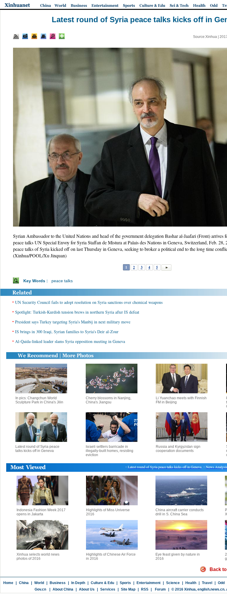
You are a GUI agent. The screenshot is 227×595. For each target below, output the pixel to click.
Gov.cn (40, 589)
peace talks (62, 280)
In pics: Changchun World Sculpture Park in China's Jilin (39, 400)
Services (107, 589)
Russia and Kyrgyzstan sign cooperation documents (178, 449)
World (39, 583)
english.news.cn (210, 589)
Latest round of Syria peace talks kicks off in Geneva (37, 449)
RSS (144, 589)
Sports (125, 583)
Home (8, 583)
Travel (207, 583)
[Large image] (53, 36)
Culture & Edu (102, 583)
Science (173, 583)
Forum (160, 589)
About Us (87, 589)
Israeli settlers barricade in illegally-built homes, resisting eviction (109, 451)
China (24, 583)
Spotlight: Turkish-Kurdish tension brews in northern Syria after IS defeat (77, 312)
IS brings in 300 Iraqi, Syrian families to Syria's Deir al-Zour (67, 331)
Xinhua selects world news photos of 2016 (38, 556)
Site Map (128, 589)
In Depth (78, 583)
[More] (62, 36)
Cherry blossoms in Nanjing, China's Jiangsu (108, 400)
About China (63, 589)
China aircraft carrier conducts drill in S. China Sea (179, 512)
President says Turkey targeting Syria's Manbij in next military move (72, 322)
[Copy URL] (43, 36)
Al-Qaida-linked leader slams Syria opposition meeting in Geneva (70, 341)
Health (190, 583)
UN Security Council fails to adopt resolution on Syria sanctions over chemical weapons (89, 302)
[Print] (34, 36)
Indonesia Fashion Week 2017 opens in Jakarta (41, 512)
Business (58, 583)
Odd (221, 583)
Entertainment (148, 583)
